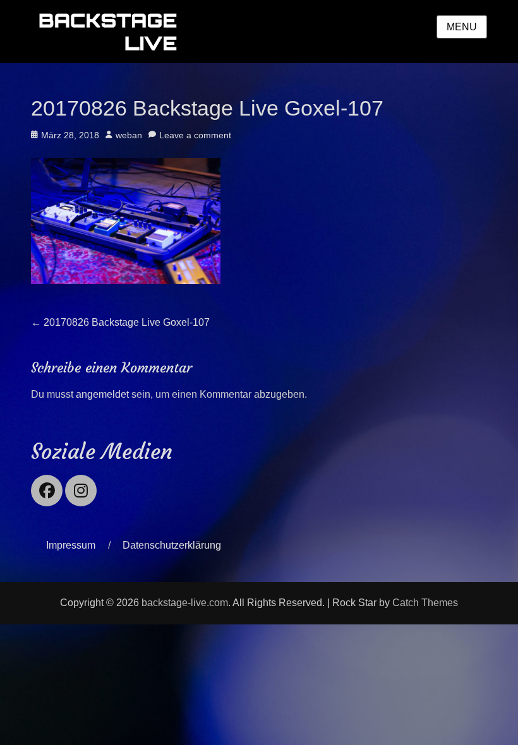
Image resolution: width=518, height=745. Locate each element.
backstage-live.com (185, 602)
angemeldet (102, 394)
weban (129, 135)
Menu (462, 26)
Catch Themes (425, 602)
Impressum (70, 545)
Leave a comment (195, 135)
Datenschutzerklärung (172, 545)
